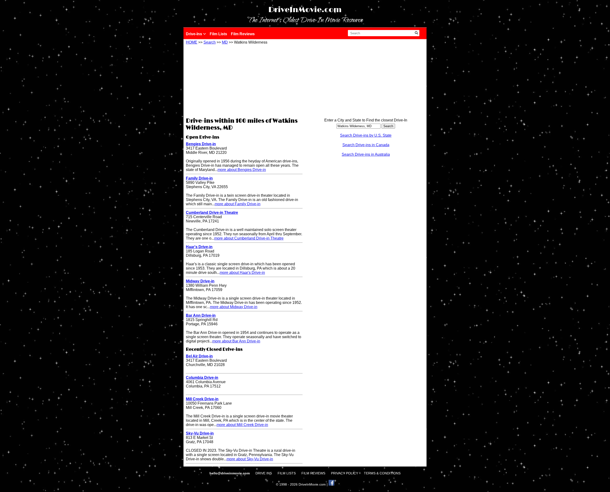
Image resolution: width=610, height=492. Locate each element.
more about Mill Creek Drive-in (242, 425)
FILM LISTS (287, 473)
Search (209, 42)
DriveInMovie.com (305, 10)
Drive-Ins (194, 34)
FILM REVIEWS (313, 473)
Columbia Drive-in (202, 378)
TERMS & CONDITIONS (382, 473)
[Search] (416, 33)
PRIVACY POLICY (344, 473)
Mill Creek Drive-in (202, 399)
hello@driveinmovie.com (230, 473)
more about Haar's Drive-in (242, 273)
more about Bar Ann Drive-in (236, 341)
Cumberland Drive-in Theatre (212, 213)
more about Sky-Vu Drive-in (250, 459)
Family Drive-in (199, 178)
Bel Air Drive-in (199, 356)
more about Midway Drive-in (233, 307)
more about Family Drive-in (237, 204)
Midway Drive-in (200, 281)
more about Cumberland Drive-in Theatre (249, 238)
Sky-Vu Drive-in (200, 433)
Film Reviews (243, 34)
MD (225, 42)
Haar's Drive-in (199, 247)
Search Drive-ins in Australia (366, 154)
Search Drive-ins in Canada (365, 145)
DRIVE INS (263, 473)
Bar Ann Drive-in (201, 315)
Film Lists (218, 34)
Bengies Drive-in (201, 144)
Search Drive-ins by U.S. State (365, 135)
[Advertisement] (244, 80)
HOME (191, 42)
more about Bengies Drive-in (242, 170)
